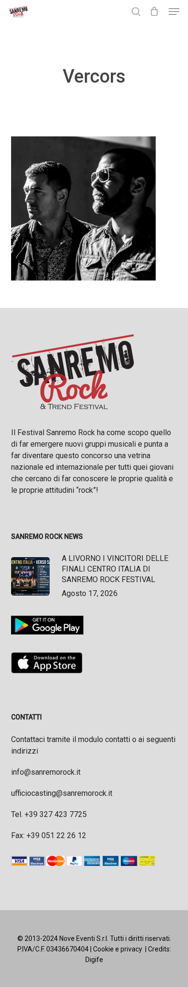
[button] (174, 11)
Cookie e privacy (117, 949)
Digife (94, 959)
